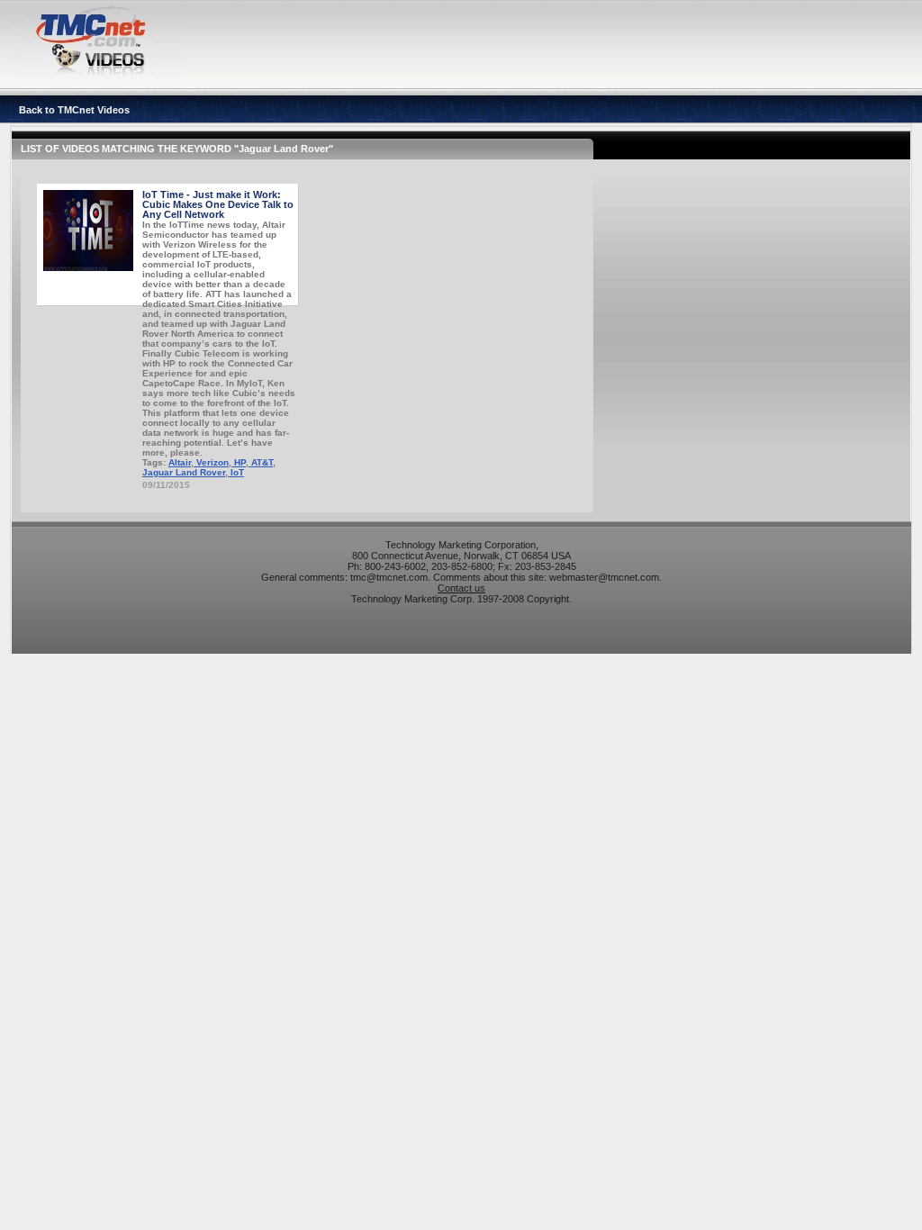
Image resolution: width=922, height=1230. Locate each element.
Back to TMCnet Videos (74, 109)
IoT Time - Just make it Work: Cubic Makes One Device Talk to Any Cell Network (218, 204)
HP (238, 462)
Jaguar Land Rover (183, 472)
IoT (236, 472)
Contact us (461, 588)
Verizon (211, 462)
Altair (179, 462)
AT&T (261, 462)
